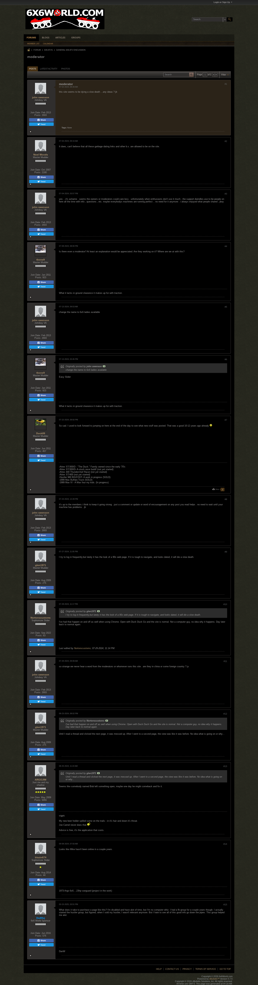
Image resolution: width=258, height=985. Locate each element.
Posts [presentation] (32, 69)
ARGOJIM (40, 779)
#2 (226, 141)
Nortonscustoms (41, 617)
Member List (33, 44)
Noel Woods (40, 154)
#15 (225, 904)
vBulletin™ (214, 979)
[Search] (230, 19)
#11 (225, 661)
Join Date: (35, 112)
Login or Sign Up (222, 2)
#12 (225, 714)
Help (159, 969)
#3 (226, 194)
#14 (225, 844)
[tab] (32, 68)
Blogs (45, 38)
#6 (226, 359)
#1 (226, 84)
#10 (225, 604)
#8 (226, 499)
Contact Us (172, 969)
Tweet (42, 124)
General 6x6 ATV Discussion (70, 50)
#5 (226, 307)
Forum (37, 50)
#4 (226, 246)
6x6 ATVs (48, 50)
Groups (75, 38)
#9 (226, 552)
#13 (225, 766)
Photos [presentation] (65, 69)
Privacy (187, 969)
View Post (104, 366)
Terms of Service (205, 969)
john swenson (40, 97)
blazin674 (40, 857)
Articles (60, 38)
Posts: (37, 115)
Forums (31, 38)
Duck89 (40, 433)
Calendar (48, 44)
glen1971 (40, 565)
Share (43, 120)
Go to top (225, 969)
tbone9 (40, 259)
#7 (226, 420)
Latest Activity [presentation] (48, 69)
